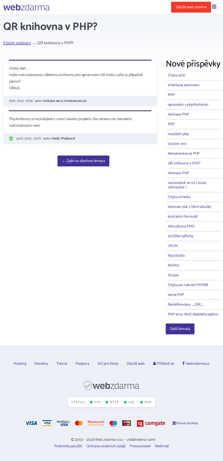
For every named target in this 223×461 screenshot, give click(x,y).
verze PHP (176, 295)
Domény (41, 363)
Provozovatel (140, 446)
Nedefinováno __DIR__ (186, 304)
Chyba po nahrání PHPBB (188, 285)
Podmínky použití (68, 446)
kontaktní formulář (183, 216)
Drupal (173, 275)
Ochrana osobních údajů (106, 446)
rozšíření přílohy (180, 236)
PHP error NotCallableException (193, 314)
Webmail (162, 446)
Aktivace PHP (178, 114)
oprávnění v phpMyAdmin (188, 104)
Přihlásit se (165, 363)
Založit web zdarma (191, 7)
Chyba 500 (176, 75)
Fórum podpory (17, 43)
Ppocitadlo (176, 255)
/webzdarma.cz (196, 363)
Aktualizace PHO (181, 226)
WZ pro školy (108, 363)
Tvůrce (61, 363)
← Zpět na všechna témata (83, 161)
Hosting (20, 363)
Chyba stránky (179, 197)
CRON (173, 246)
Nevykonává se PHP (184, 153)
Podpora (82, 363)
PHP (171, 95)
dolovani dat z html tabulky (189, 207)
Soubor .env (177, 144)
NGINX (173, 265)
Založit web (136, 363)
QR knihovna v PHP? (184, 163)
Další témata (180, 329)
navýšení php (178, 134)
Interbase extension (184, 85)
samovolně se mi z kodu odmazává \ (187, 185)
